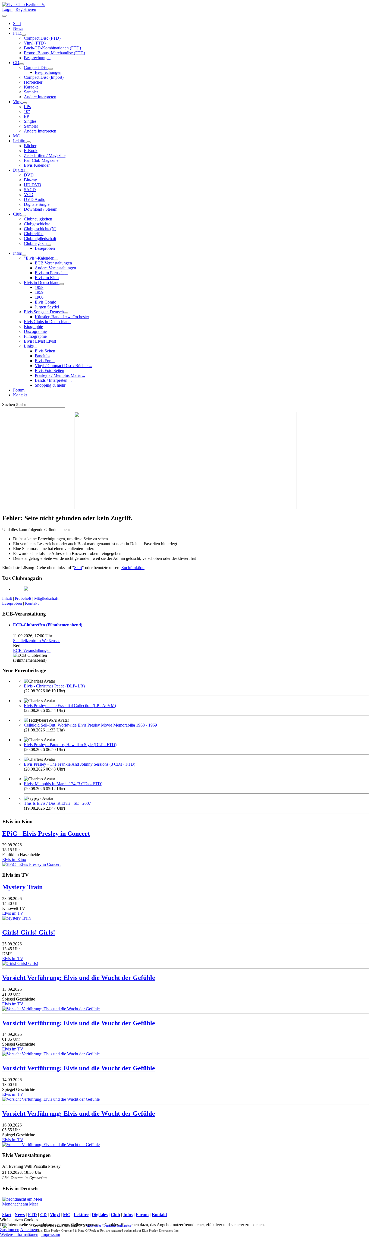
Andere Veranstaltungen (55, 268)
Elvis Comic (45, 302)
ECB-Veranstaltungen (32, 650)
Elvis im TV (12, 913)
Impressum (50, 1234)
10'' (27, 111)
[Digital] (27, 171)
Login (7, 9)
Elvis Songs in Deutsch (44, 312)
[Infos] (24, 254)
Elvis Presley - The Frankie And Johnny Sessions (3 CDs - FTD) (79, 764)
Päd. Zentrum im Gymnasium (24, 1178)
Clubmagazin (35, 243)
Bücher (30, 145)
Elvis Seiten (45, 351)
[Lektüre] (28, 142)
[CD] (21, 64)
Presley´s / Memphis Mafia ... (60, 375)
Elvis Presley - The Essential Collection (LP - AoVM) (70, 705)
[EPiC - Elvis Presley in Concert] (31, 864)
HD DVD (32, 184)
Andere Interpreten (40, 96)
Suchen (8, 404)
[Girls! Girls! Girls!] (20, 963)
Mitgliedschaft (46, 598)
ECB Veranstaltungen (53, 263)
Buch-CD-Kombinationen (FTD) (52, 48)
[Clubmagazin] (49, 245)
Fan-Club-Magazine (41, 160)
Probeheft (23, 598)
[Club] (23, 215)
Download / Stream (40, 209)
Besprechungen (37, 57)
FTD (17, 33)
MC (16, 136)
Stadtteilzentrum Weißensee (36, 640)
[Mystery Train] (16, 918)
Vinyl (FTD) (35, 43)
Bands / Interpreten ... (53, 380)
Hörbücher (33, 82)
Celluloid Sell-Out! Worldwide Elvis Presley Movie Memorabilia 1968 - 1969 (90, 725)
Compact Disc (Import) (44, 77)
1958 (39, 287)
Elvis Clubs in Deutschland (47, 321)
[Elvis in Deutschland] (61, 284)
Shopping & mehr (50, 385)
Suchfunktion (132, 567)
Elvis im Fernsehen (51, 272)
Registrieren (25, 9)
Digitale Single (36, 204)
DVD (29, 175)
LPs (27, 106)
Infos (17, 253)
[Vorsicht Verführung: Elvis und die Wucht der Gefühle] (51, 1008)
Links (29, 346)
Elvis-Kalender (37, 165)
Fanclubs (42, 356)
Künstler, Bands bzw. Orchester (62, 316)
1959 (39, 292)
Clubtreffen (33, 233)
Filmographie (35, 336)
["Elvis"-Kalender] (56, 259)
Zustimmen (9, 1229)
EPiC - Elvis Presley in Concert (46, 833)
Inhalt (7, 598)
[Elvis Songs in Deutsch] (66, 313)
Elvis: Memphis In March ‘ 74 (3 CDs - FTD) (63, 783)
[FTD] (23, 35)
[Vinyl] (25, 103)
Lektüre (19, 140)
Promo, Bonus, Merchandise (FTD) (54, 53)
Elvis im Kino (47, 277)
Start (17, 23)
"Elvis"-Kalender (39, 258)
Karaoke (31, 87)
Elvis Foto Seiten (49, 370)
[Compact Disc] (50, 69)
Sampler (31, 92)
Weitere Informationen (19, 1234)
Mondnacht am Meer (20, 1204)
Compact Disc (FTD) (42, 38)
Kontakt (20, 395)
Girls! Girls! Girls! (28, 932)
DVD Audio (34, 199)
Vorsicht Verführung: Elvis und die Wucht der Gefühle (78, 977)
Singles (30, 121)
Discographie (35, 331)
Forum (18, 390)
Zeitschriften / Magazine (44, 155)
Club (17, 214)
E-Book (30, 150)
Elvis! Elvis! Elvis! (40, 341)
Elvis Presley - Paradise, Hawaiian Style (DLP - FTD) (70, 744)
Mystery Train (22, 887)
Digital (19, 170)
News (18, 28)
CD (16, 62)
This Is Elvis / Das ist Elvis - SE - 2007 (57, 803)
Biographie (33, 326)
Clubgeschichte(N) (40, 228)
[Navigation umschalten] (4, 16)
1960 (39, 297)
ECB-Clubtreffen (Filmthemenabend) (47, 625)
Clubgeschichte (37, 224)
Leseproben (45, 248)
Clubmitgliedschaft (40, 238)
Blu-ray (30, 180)
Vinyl (18, 101)
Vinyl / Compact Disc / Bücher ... (63, 365)
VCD (28, 194)
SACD (30, 189)
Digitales (100, 1214)
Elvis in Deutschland (41, 282)
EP (26, 116)
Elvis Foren (45, 360)
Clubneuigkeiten (38, 219)
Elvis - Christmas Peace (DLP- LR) (54, 686)
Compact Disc (36, 67)
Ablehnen (28, 1229)
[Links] (36, 347)
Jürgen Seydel (47, 307)
